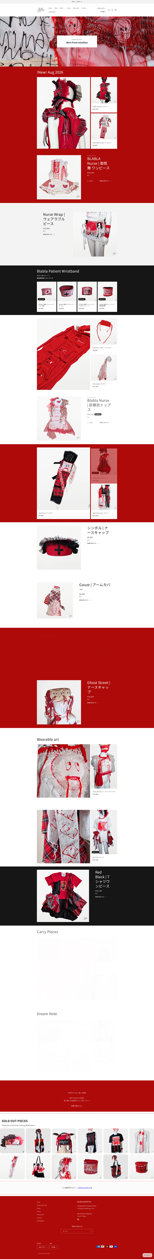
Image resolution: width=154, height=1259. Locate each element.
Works (39, 1208)
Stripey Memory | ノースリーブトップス (104, 792)
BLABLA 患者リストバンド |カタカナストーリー (87, 305)
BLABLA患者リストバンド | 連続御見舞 (107, 305)
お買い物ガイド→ (77, 1106)
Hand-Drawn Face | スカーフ (101, 513)
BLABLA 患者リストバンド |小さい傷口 (46, 305)
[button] (62, 8)
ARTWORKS (40, 1221)
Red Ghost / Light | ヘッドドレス (102, 348)
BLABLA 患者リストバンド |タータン (66, 305)
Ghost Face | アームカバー (46, 513)
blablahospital (45, 1253)
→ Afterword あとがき (84, 1188)
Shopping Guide (42, 1205)
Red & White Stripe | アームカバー (102, 143)
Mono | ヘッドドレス (98, 671)
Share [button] (91, 181)
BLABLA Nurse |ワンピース (100, 106)
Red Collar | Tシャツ (98, 857)
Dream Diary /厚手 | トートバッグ (102, 1065)
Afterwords (40, 1214)
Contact (39, 1218)
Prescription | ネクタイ (99, 384)
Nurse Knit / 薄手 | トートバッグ (102, 965)
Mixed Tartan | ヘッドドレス (74, 671)
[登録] (91, 1231)
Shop (38, 1202)
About (39, 1211)
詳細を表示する (104, 181)
